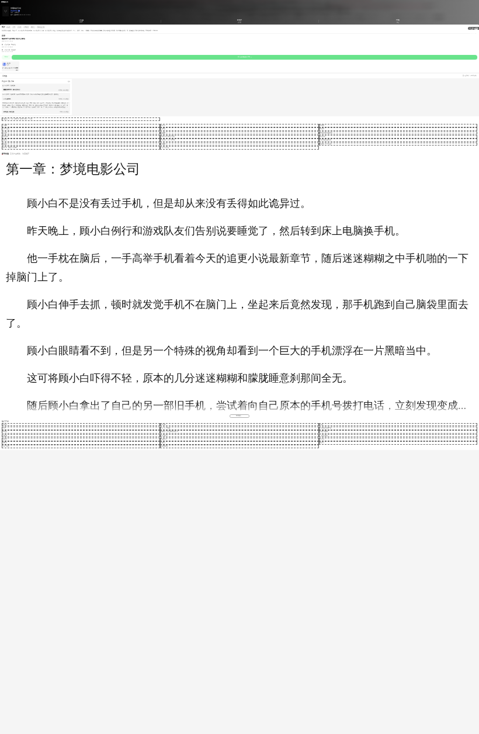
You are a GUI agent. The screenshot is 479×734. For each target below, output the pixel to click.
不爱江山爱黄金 (165, 147)
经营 (14, 26)
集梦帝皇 (163, 129)
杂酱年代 (4, 140)
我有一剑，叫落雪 (165, 428)
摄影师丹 (322, 443)
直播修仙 (4, 424)
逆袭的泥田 (5, 136)
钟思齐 (4, 428)
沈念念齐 (4, 133)
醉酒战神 (322, 129)
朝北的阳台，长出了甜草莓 (168, 140)
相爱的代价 (322, 136)
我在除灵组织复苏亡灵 (325, 428)
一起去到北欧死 (324, 436)
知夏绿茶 (163, 133)
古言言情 (163, 424)
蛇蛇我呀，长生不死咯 (325, 144)
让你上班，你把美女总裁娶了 (10, 147)
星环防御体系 (164, 446)
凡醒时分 (163, 443)
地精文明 (4, 443)
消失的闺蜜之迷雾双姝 (325, 140)
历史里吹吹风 (14, 10)
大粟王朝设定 (5, 446)
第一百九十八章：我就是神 (9, 50)
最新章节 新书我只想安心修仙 (13, 39)
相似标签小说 (40, 26)
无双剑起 (163, 125)
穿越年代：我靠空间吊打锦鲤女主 (169, 431)
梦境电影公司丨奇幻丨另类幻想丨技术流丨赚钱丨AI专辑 (17, 119)
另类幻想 (17, 12)
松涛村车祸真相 (324, 431)
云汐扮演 (163, 144)
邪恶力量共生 (164, 436)
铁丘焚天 (4, 431)
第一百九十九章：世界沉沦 (9, 45)
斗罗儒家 (4, 125)
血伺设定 (4, 439)
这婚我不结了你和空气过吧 (168, 136)
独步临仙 (322, 439)
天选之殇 (4, 436)
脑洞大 (32, 26)
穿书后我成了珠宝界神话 (326, 133)
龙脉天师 (4, 144)
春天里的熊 (163, 439)
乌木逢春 (322, 125)
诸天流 (8, 26)
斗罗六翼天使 (5, 129)
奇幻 (12, 12)
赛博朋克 (26, 26)
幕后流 (19, 26)
